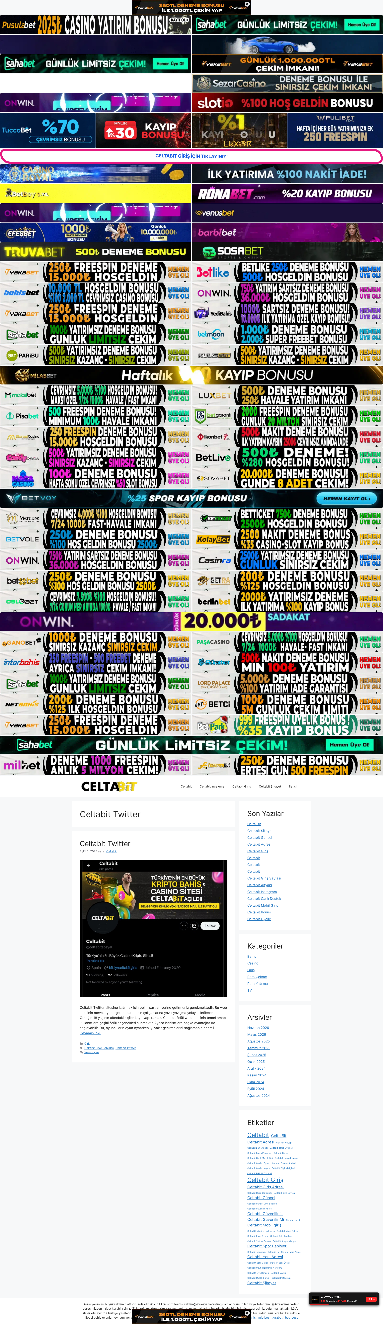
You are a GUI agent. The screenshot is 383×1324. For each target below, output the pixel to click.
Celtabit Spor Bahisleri (99, 1048)
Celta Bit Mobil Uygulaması (261, 1231)
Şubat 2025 (256, 1055)
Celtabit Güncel (259, 838)
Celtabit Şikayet (270, 786)
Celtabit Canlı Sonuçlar (286, 1158)
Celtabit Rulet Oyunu (257, 1236)
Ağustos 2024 (258, 1096)
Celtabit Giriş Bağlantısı (259, 1193)
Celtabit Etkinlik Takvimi (259, 1173)
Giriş (87, 1043)
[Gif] (191, 375)
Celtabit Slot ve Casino (259, 1241)
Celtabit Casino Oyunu (258, 1163)
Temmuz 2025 (258, 1048)
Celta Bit (254, 824)
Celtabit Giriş (241, 786)
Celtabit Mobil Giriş (262, 905)
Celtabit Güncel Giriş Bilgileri (262, 1203)
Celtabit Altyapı (259, 885)
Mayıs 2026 (256, 1034)
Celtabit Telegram (256, 1252)
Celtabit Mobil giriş (264, 1225)
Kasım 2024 (257, 1075)
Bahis (251, 956)
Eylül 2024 (255, 1089)
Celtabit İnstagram (262, 892)
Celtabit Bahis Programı (259, 1153)
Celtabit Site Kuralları (281, 1236)
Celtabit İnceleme (212, 786)
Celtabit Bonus (259, 912)
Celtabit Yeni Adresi (265, 1257)
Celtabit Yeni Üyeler (280, 1263)
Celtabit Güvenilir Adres (259, 1208)
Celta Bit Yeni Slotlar (257, 1263)
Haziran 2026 (258, 1028)
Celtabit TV (273, 1252)
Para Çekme (257, 977)
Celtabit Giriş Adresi (265, 1187)
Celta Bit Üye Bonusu (258, 1273)
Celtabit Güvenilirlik (265, 1213)
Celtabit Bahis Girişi (257, 1148)
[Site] (95, 272)
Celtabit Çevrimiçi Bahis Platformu (264, 1268)
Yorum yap (91, 1052)
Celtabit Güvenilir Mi (265, 1219)
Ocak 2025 (256, 1062)
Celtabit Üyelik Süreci (258, 1278)
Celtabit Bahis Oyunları (281, 1148)
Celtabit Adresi (259, 844)
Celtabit (186, 786)
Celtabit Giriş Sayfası (264, 878)
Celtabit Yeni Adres (291, 1252)
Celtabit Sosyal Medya (284, 1241)
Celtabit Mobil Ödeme (288, 1231)
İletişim (294, 786)
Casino (252, 963)
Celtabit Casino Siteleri (284, 1163)
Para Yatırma (257, 984)
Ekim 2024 (255, 1082)
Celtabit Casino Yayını (258, 1168)
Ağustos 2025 (258, 1041)
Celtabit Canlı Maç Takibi (260, 1158)
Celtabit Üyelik (259, 919)
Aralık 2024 (256, 1068)
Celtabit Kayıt (293, 1220)
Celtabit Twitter (105, 843)
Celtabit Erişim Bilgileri (283, 1168)
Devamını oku (90, 1033)
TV (249, 990)
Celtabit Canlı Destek (264, 899)
